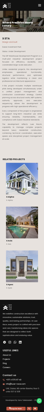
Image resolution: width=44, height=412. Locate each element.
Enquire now (16, 409)
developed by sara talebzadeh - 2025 (22, 400)
